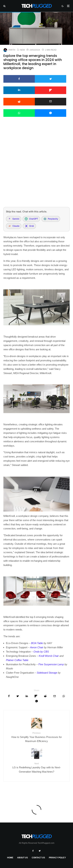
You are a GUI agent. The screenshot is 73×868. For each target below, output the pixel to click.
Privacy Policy (57, 857)
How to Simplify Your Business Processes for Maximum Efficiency (36, 737)
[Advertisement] (36, 166)
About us (22, 857)
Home (10, 857)
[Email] (50, 101)
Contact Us (38, 857)
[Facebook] (33, 850)
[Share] (19, 79)
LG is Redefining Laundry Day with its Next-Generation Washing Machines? (36, 767)
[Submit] (19, 101)
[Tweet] (50, 79)
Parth (11, 50)
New (22, 50)
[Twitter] (39, 850)
